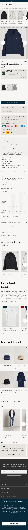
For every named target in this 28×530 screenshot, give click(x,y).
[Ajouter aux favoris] (17, 252)
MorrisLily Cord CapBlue (6, 365)
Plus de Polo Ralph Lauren (10, 285)
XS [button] (4, 93)
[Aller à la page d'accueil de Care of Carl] (6, 4)
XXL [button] (10, 97)
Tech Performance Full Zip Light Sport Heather (12, 23)
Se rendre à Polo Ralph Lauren (10, 301)
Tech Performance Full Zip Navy (11, 434)
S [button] (10, 93)
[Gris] (9, 87)
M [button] (17, 93)
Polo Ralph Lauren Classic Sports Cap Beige (21, 365)
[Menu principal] (25, 4)
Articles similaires (10, 243)
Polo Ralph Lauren (4, 22)
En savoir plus (23, 77)
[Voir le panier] (23, 4)
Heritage (11, 153)
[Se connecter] (19, 4)
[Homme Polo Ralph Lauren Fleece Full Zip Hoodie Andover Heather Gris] (21, 15)
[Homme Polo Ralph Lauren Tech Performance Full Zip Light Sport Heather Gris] (13, 15)
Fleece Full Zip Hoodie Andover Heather (20, 23)
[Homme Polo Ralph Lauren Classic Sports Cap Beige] (21, 355)
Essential (18, 153)
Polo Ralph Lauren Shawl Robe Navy (20, 390)
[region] (14, 450)
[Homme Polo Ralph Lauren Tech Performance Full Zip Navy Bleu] (11, 420)
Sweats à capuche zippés (21, 27)
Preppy (5, 153)
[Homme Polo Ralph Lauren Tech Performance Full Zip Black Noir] (4, 15)
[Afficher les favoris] (21, 4)
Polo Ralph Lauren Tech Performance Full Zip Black (9, 274)
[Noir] (3, 87)
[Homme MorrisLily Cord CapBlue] (7, 355)
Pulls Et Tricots (11, 27)
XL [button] (4, 97)
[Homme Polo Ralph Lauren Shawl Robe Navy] (21, 379)
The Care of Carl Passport (14, 1)
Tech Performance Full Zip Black (4, 23)
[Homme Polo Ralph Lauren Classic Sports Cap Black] (7, 379)
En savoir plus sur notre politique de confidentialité (14, 475)
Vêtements (3, 27)
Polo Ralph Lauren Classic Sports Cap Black (7, 390)
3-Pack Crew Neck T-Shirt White (10, 330)
